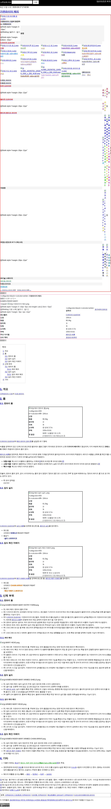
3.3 (6, 377)
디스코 (73, 767)
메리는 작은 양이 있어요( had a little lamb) (38, 763)
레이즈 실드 (44, 526)
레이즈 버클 (70, 334)
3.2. (1, 675)
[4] (58, 763)
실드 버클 (20, 526)
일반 (99, 1)
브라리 (49, 774)
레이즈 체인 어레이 (53, 578)
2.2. (1, 488)
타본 (42, 774)
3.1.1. (2, 638)
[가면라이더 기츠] (10, 19)
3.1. (1, 600)
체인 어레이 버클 (22, 578)
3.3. (1, 734)
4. (1, 758)
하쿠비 (35, 774)
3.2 (6, 372)
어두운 (103, 1)
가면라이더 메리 (9, 11)
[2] (63, 461)
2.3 (6, 361)
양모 (20, 767)
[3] (99, 464)
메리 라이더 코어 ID (24, 441)
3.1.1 (9, 369)
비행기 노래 (14, 790)
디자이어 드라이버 (73, 315)
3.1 (6, 366)
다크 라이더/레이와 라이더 (84, 795)
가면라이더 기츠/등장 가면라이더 (18, 795)
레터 (28, 774)
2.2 (6, 359)
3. (1, 595)
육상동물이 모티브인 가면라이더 (60, 795)
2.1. (1, 403)
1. (1, 389)
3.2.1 (9, 374)
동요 (16, 763)
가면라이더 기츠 (6, 394)
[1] (40, 461)
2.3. (1, 543)
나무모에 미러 (5, 2)
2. (1, 398)
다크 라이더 (19, 394)
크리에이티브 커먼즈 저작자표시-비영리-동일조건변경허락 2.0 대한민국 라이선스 (41, 800)
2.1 (6, 356)
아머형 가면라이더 (39, 795)
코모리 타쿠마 (71, 337)
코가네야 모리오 (101, 309)
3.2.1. (2, 699)
